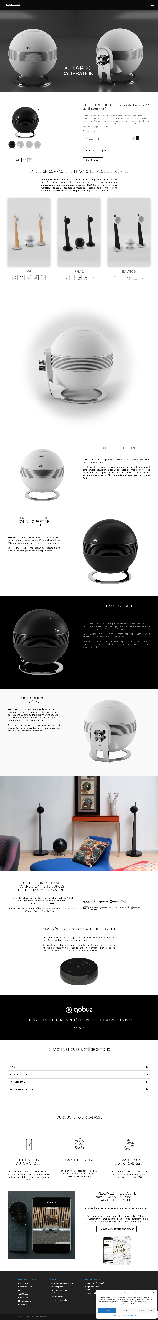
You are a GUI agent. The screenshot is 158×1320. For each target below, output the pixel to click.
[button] (153, 1293)
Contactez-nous (57, 1296)
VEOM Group (23, 1294)
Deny (126, 1310)
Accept (107, 1310)
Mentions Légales (90, 1293)
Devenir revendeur (25, 1287)
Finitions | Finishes (93, 139)
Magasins (21, 1290)
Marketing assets (24, 1301)
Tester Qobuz (79, 1027)
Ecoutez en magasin (96, 150)
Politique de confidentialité (94, 1283)
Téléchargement (57, 1287)
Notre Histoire (23, 1283)
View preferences (145, 1310)
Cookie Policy (115, 1316)
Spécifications (92, 160)
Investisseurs (23, 1297)
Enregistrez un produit (59, 1300)
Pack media (22, 1304)
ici (92, 1176)
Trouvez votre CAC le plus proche (116, 1229)
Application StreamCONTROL (62, 1283)
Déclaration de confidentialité (131, 1316)
